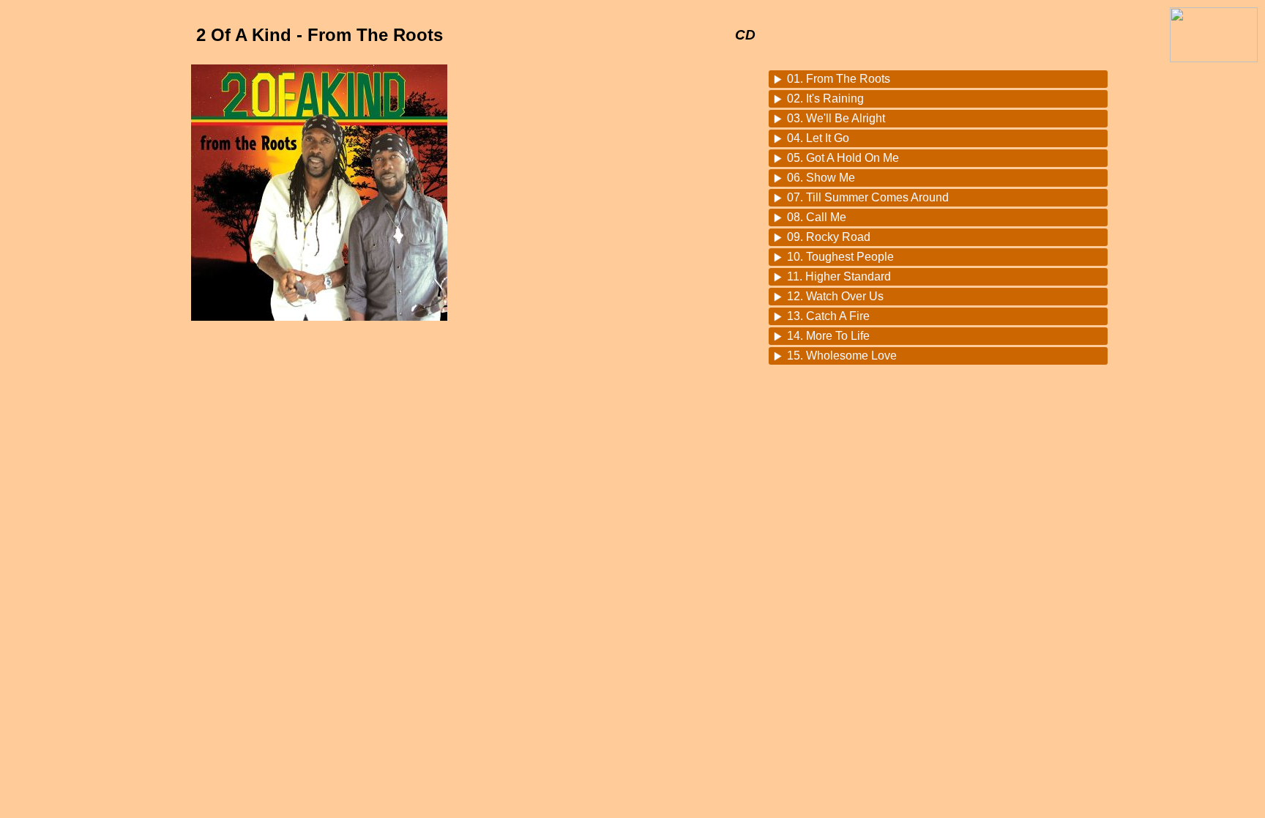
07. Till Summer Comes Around (868, 197)
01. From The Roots (838, 78)
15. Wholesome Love (842, 355)
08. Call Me (816, 217)
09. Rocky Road (828, 237)
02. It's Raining (825, 98)
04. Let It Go (818, 138)
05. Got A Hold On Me (843, 158)
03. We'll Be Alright (836, 118)
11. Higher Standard (839, 276)
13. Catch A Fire (828, 316)
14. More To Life (828, 336)
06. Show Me (821, 177)
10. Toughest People (840, 256)
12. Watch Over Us (835, 296)
